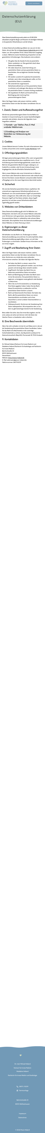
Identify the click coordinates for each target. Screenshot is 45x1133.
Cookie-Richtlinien (31, 149)
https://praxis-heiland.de (27, 50)
